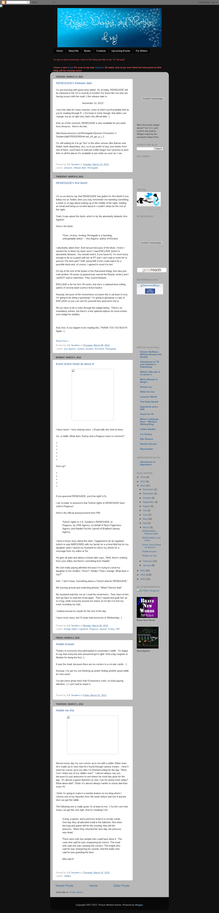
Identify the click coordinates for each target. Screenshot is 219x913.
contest (80, 349)
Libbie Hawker (148, 429)
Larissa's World (148, 397)
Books (87, 50)
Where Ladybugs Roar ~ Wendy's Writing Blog (149, 421)
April (145, 523)
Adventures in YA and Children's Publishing (149, 364)
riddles (67, 876)
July (145, 510)
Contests (101, 50)
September (149, 502)
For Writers (141, 50)
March (146, 527)
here (151, 128)
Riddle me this (65, 710)
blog (70, 67)
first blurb (99, 349)
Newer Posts (64, 885)
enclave (89, 349)
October (147, 498)
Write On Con (147, 392)
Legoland (83, 629)
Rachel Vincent (148, 444)
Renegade (92, 168)
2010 (143, 575)
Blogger (139, 905)
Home (59, 50)
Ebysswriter (146, 449)
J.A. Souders (73, 164)
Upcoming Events (120, 50)
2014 (143, 477)
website (99, 67)
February (148, 561)
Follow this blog (150, 291)
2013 (143, 481)
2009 (143, 579)
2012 (143, 486)
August (147, 506)
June (145, 515)
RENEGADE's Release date (74, 83)
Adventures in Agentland (148, 463)
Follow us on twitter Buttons (155, 209)
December (148, 489)
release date (79, 168)
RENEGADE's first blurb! (72, 183)
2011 (143, 570)
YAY (118, 629)
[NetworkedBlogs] (150, 285)
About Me (73, 50)
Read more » (62, 341)
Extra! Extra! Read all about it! (75, 364)
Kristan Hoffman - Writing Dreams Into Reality (151, 354)
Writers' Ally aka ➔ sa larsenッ (150, 373)
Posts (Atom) (76, 892)
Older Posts (121, 885)
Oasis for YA (147, 414)
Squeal (102, 629)
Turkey (111, 629)
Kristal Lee (146, 387)
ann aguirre (70, 349)
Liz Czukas (146, 434)
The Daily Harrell (149, 402)
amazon (68, 168)
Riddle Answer (65, 644)
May (145, 519)
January (147, 565)
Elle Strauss (146, 439)
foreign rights (70, 629)
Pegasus (93, 629)
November (148, 493)
